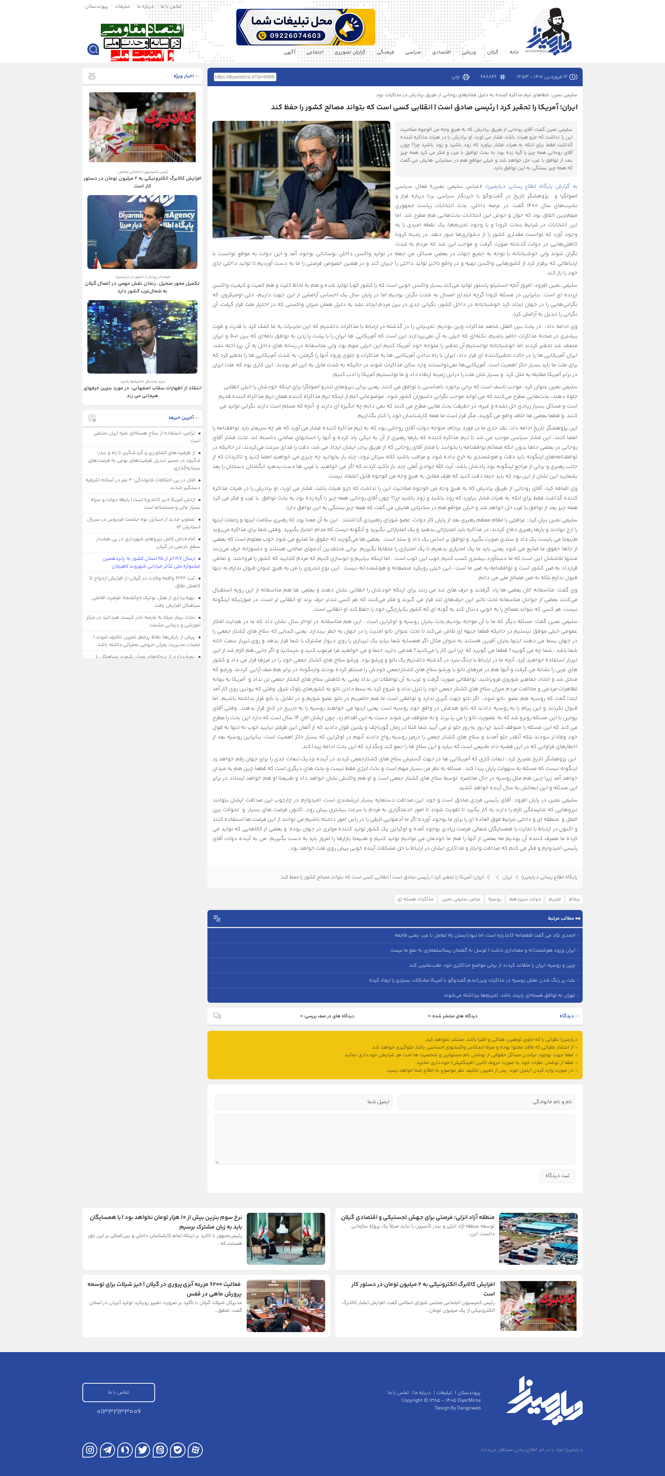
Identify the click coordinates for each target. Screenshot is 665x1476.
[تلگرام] (107, 1450)
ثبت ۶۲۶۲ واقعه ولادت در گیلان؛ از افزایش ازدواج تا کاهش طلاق (145, 582)
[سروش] (124, 1450)
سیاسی (413, 52)
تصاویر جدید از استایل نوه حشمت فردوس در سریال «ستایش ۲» (144, 523)
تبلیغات (122, 6)
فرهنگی (385, 52)
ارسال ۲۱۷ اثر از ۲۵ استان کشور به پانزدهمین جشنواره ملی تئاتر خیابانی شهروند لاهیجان (152, 562)
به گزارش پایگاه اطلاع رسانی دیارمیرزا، (531, 186)
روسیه (494, 899)
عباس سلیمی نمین (461, 899)
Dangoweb (469, 1408)
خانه (514, 52)
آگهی (289, 52)
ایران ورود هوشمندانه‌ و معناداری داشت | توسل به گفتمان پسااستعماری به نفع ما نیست (482, 950)
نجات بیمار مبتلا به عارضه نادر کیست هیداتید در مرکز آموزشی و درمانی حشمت (143, 621)
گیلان (492, 52)
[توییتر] (142, 1450)
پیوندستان (96, 6)
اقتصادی (441, 52)
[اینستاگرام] (89, 1450)
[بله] (177, 1450)
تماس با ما (171, 6)
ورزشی (469, 52)
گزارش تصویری (350, 52)
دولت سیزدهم (525, 899)
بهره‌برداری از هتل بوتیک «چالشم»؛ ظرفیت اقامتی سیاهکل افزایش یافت (146, 601)
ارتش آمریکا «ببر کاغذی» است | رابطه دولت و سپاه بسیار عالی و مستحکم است (146, 503)
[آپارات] (195, 1450)
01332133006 (119, 1412)
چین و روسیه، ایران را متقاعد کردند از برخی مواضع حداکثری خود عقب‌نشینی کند (492, 965)
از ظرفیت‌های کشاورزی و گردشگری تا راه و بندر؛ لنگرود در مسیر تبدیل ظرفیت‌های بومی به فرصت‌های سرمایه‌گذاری (144, 460)
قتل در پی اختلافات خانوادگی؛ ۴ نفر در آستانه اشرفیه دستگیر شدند (143, 484)
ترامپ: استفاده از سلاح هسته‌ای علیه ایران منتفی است (147, 437)
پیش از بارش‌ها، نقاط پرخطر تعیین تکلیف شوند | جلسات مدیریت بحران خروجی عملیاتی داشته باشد (147, 641)
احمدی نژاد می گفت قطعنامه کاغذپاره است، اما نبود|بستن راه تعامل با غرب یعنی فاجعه (484, 935)
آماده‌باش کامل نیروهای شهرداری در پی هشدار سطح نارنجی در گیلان (148, 543)
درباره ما (145, 6)
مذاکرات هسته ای (415, 899)
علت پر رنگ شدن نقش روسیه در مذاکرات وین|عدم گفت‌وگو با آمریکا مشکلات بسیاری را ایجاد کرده (472, 980)
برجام (574, 899)
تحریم (554, 899)
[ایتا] (160, 1450)
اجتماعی (314, 52)
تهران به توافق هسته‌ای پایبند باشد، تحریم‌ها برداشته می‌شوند (509, 995)
